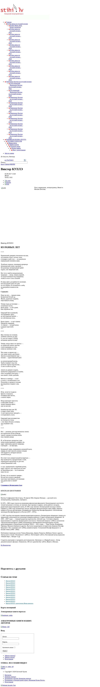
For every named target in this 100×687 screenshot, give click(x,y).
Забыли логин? (10, 657)
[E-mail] (7, 181)
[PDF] (7, 184)
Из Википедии (6, 545)
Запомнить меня (7, 647)
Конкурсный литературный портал (13, 14)
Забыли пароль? (10, 655)
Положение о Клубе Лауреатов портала (18, 678)
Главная (7, 164)
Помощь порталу (10, 677)
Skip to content (9, 153)
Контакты (8, 675)
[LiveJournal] (25, 161)
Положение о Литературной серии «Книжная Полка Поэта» (25, 680)
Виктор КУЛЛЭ (10, 581)
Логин (4, 636)
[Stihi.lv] (12, 11)
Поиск (3, 162)
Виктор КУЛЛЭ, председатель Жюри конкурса (19, 603)
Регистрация (9, 659)
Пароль (4, 642)
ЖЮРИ (12, 164)
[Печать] (8, 182)
